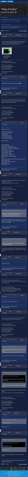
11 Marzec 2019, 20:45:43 (5, 80)
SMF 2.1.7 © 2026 (11, 474)
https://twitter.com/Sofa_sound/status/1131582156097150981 (13, 392)
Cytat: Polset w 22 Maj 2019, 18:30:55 (10, 419)
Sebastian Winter (9, 76)
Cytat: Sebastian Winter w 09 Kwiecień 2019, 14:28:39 (13, 239)
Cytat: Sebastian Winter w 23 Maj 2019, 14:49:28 (12, 372)
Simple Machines (17, 474)
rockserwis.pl (5, 301)
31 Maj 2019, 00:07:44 (4, 436)
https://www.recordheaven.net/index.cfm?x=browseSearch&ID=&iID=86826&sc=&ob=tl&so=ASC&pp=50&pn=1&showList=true (14, 281)
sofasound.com (6, 426)
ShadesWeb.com (17, 475)
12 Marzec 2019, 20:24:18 (5, 97)
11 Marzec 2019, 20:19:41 (7, 38)
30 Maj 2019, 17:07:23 (4, 416)
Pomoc (9, 471)
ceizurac (7, 34)
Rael (6, 231)
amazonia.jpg (7, 55)
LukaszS (7, 272)
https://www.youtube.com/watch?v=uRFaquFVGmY (11, 319)
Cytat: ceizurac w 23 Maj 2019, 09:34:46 (10, 346)
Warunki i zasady (13, 471)
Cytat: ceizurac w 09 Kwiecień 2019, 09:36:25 (11, 210)
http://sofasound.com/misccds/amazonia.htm (10, 183)
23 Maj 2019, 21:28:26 (4, 369)
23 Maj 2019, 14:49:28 (4, 343)
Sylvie (13, 21)
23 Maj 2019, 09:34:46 (4, 315)
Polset (6, 256)
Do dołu (2, 30)
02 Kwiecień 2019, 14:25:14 (5, 126)
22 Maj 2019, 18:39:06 (4, 277)
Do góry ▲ (18, 471)
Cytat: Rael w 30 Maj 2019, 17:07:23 (9, 439)
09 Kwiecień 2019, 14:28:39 (5, 207)
